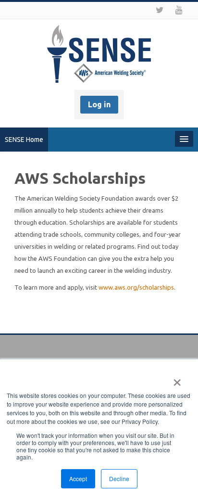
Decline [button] (119, 478)
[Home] (99, 55)
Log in (99, 104)
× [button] (177, 379)
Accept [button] (78, 478)
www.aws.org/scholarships (136, 287)
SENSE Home (24, 139)
